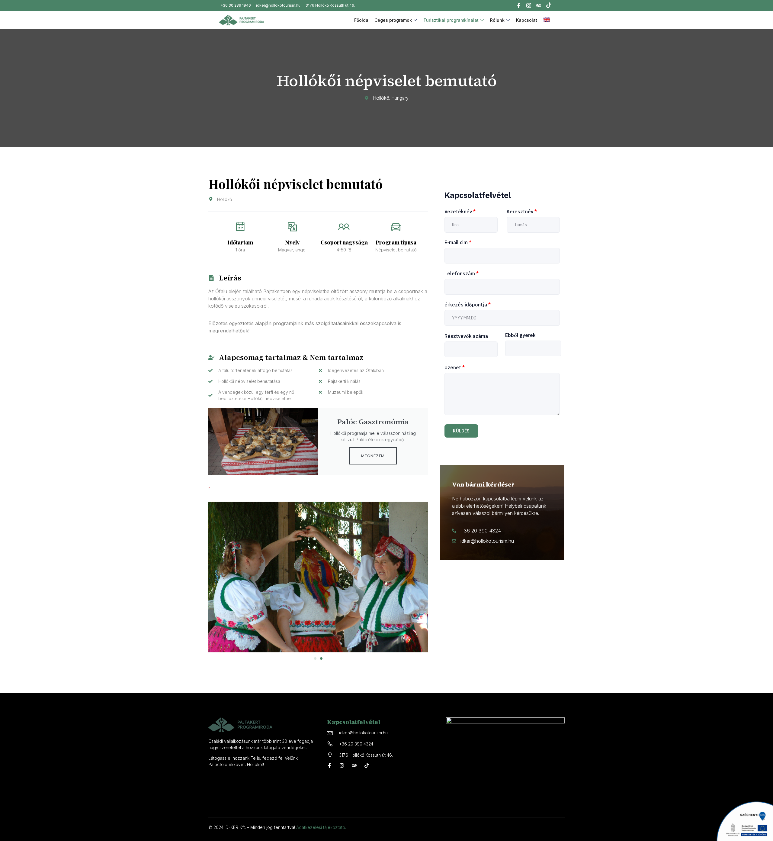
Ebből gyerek (520, 335)
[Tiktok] (548, 5)
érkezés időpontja (467, 305)
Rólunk (497, 20)
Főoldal (362, 20)
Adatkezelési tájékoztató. (321, 827)
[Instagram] (528, 6)
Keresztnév (522, 212)
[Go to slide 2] (321, 658)
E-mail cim (457, 242)
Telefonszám (461, 273)
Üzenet (454, 367)
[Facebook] (518, 6)
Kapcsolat (526, 20)
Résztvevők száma (466, 336)
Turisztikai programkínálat (451, 20)
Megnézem (373, 455)
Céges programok (393, 20)
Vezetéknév (460, 212)
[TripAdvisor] (538, 6)
